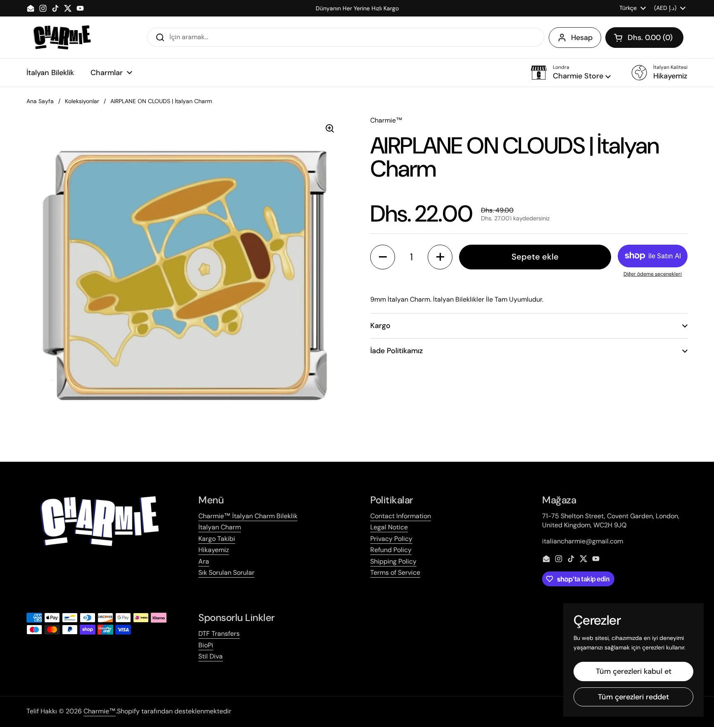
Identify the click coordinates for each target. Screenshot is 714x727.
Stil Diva (210, 656)
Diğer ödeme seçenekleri (653, 274)
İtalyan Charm (219, 527)
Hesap (582, 37)
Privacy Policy (391, 538)
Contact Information (400, 516)
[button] (644, 37)
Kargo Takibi (216, 538)
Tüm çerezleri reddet (633, 697)
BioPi (205, 645)
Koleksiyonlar (82, 101)
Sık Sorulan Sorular (226, 572)
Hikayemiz (213, 549)
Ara (203, 561)
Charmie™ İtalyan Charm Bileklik (248, 516)
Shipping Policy (393, 561)
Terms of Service (395, 572)
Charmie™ (99, 711)
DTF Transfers (219, 633)
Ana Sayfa (40, 101)
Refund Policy (391, 549)
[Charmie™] (61, 37)
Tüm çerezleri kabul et (633, 671)
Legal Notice (389, 527)
